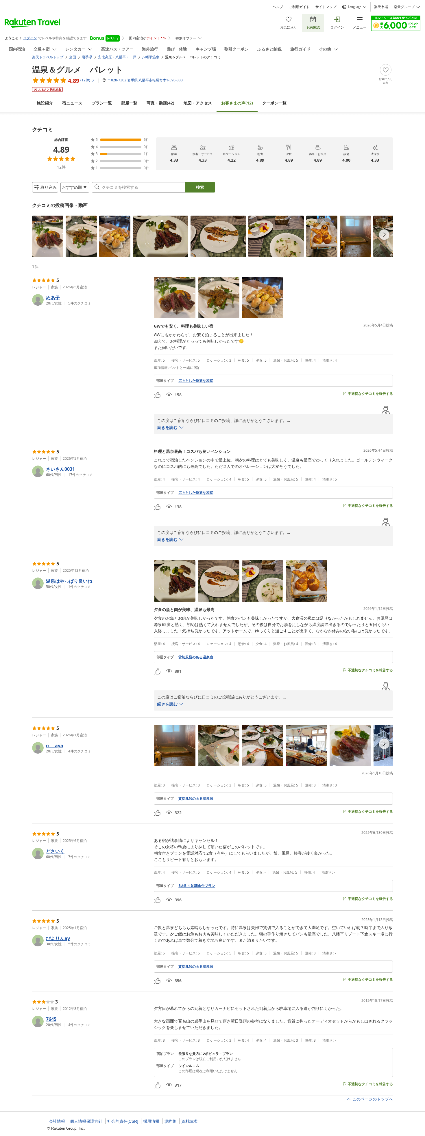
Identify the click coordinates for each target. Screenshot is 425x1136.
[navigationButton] (384, 234)
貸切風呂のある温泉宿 (195, 657)
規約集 (170, 1121)
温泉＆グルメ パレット (77, 69)
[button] (47, 236)
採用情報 (151, 1121)
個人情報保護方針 (86, 1121)
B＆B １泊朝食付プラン (196, 885)
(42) (160, 103)
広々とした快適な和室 (195, 380)
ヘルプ (278, 7)
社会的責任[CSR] (122, 1121)
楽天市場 (381, 7)
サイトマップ (325, 7)
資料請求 (189, 1121)
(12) (237, 103)
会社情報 (57, 1121)
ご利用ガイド (299, 7)
